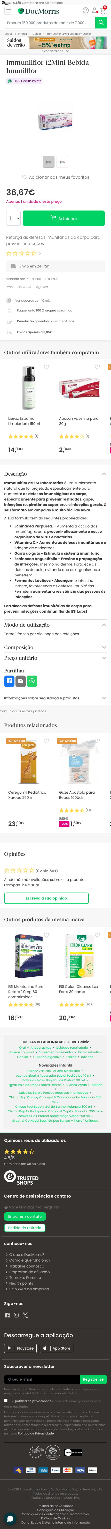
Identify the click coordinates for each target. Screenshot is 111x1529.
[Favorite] (46, 367)
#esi (9, 287)
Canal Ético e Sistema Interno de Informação (55, 1522)
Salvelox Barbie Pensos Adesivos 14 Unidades (53, 1093)
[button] (94, 10)
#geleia (41, 287)
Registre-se (93, 1379)
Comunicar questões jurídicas (23, 711)
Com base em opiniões (24, 1164)
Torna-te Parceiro (25, 1277)
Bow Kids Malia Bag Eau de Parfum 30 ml (53, 1080)
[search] (101, 22)
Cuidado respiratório (72, 1048)
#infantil (24, 287)
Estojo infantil (88, 1052)
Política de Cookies (55, 1518)
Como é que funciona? (29, 1260)
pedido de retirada (24, 1227)
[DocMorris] (38, 11)
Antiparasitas (40, 1048)
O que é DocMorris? (26, 1254)
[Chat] (85, 10)
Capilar (22, 1057)
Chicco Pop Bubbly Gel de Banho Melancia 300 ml (53, 1107)
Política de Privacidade (36, 1433)
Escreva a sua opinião (46, 898)
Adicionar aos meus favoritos (58, 177)
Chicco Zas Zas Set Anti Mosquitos (53, 1071)
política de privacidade (33, 1401)
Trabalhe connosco (26, 1266)
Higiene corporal (21, 1052)
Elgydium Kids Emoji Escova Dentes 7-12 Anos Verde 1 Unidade (55, 1085)
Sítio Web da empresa (29, 1289)
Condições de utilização (55, 1510)
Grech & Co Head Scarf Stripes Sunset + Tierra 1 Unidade (55, 1121)
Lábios (71, 1057)
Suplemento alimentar (56, 1052)
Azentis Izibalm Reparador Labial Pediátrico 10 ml (53, 1076)
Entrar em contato (25, 1216)
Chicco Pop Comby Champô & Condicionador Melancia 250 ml (55, 1099)
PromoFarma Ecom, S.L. (43, 279)
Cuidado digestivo (47, 1057)
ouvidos (87, 1057)
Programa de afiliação (29, 1271)
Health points (21, 1283)
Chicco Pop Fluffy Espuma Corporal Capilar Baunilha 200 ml (53, 1111)
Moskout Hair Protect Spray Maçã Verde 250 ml (54, 1116)
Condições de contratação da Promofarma (55, 1514)
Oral (22, 1048)
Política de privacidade (55, 1506)
